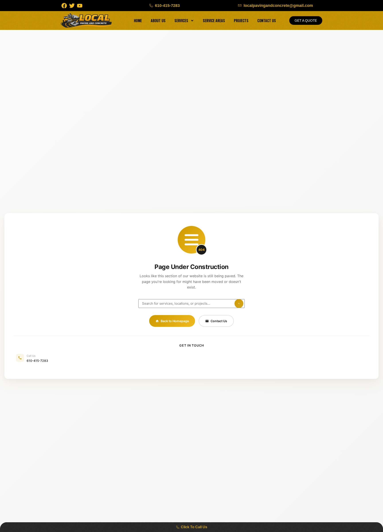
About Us (158, 20)
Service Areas (214, 20)
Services (181, 20)
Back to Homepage (175, 321)
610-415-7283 (37, 360)
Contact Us (266, 20)
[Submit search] (238, 303)
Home (138, 20)
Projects (241, 20)
